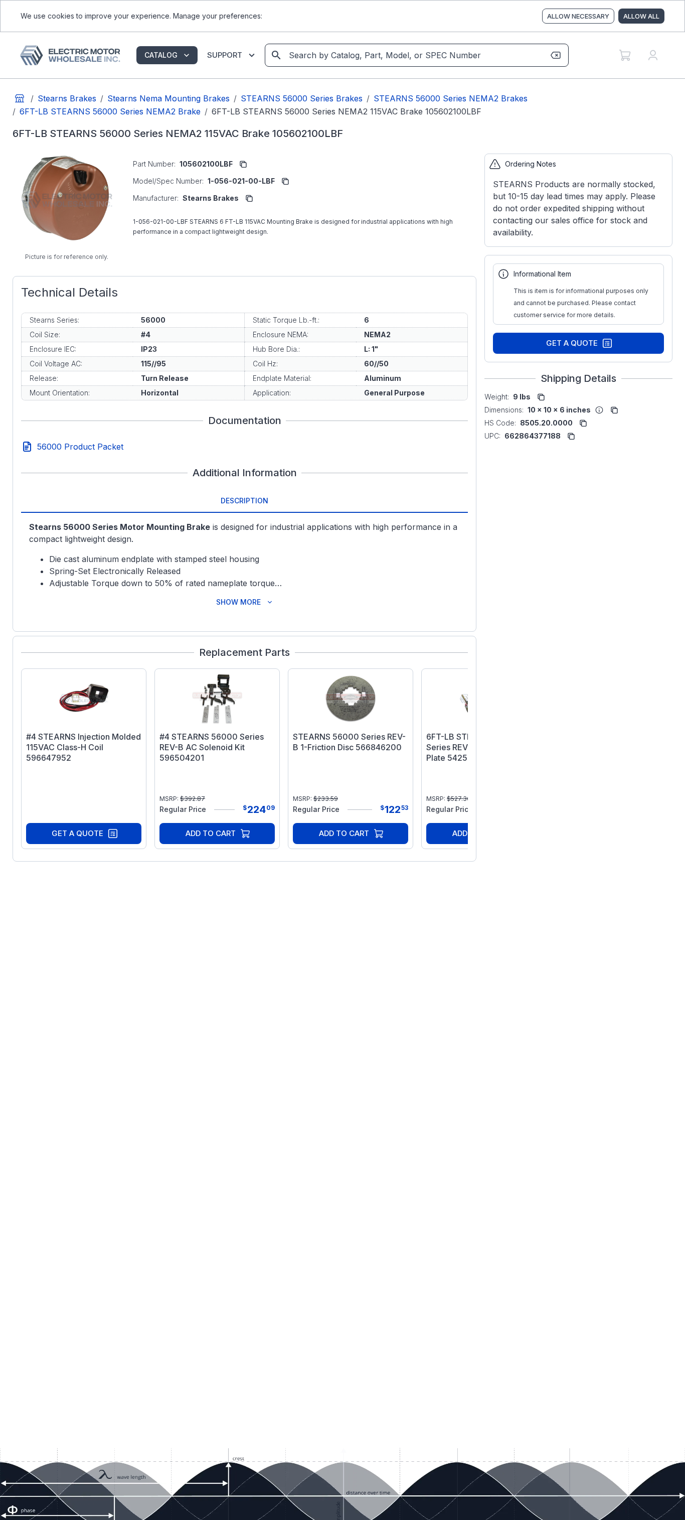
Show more (238, 602)
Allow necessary (578, 16)
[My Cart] (625, 55)
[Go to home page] (20, 98)
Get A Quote (77, 833)
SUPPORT (224, 55)
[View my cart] (625, 55)
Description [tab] (244, 500)
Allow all (641, 16)
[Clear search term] (555, 55)
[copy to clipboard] (243, 164)
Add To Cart (211, 833)
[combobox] (416, 55)
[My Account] (653, 55)
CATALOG (161, 55)
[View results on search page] (276, 55)
